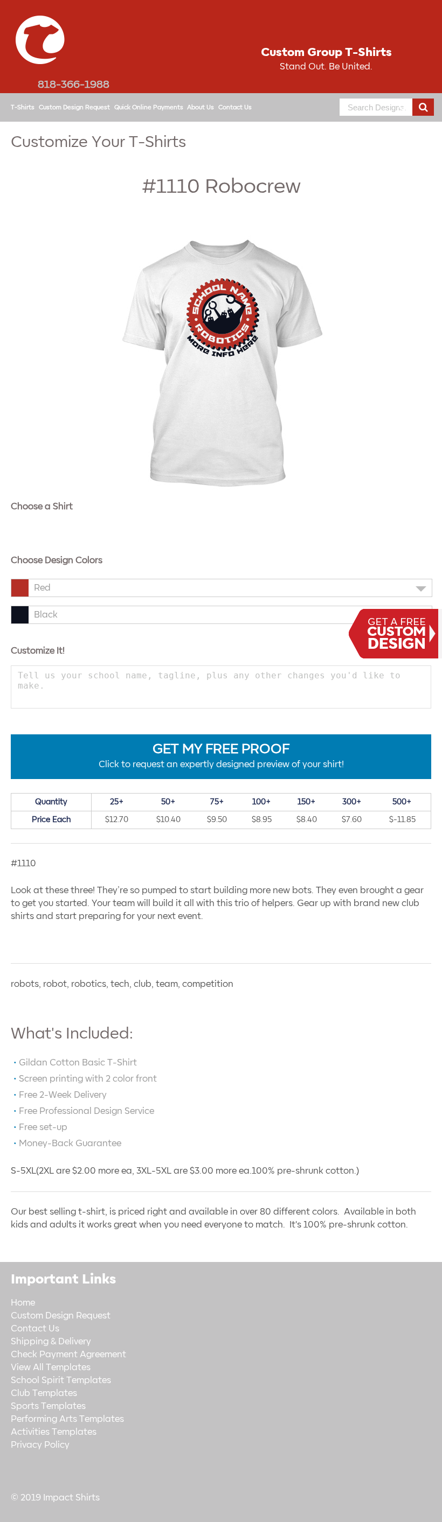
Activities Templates (53, 1432)
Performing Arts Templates (67, 1419)
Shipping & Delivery (51, 1341)
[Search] (423, 107)
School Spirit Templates (61, 1380)
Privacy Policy (40, 1445)
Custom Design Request (74, 107)
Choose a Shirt (42, 506)
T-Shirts (22, 107)
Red (42, 588)
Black (46, 615)
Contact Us (235, 107)
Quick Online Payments (148, 107)
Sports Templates (48, 1406)
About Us (200, 107)
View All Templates (51, 1367)
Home (23, 1303)
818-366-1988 (73, 84)
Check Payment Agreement (68, 1354)
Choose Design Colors (56, 560)
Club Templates (44, 1393)
